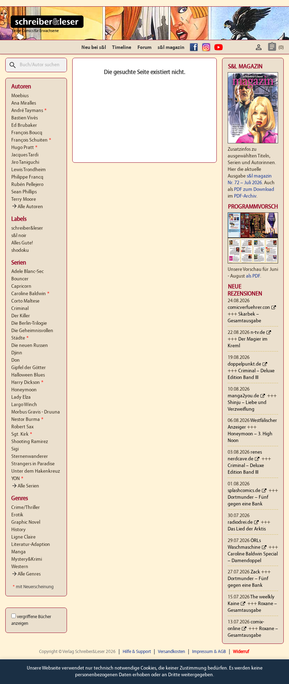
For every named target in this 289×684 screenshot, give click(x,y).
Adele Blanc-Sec (27, 271)
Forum (144, 47)
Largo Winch (24, 405)
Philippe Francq (27, 177)
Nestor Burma (27, 419)
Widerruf (241, 651)
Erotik (17, 515)
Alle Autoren (27, 207)
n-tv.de (258, 332)
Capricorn (21, 286)
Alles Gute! (22, 243)
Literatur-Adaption (30, 544)
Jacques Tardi (24, 155)
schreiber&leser (27, 228)
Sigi (15, 449)
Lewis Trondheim (28, 170)
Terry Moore (23, 199)
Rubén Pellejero (27, 184)
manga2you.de (243, 396)
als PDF (253, 276)
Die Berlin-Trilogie (29, 323)
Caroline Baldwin (30, 294)
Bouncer (20, 279)
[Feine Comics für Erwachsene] (47, 21)
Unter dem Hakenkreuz (35, 471)
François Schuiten (31, 140)
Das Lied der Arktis (247, 529)
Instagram (207, 47)
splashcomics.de (244, 490)
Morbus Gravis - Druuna (35, 412)
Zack (255, 572)
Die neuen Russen (29, 345)
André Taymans (29, 110)
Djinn (16, 353)
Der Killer (20, 316)
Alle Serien (25, 486)
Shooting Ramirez (29, 441)
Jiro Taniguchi (25, 162)
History (18, 530)
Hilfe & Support (137, 651)
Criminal (20, 308)
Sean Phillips (24, 192)
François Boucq (26, 133)
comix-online (246, 626)
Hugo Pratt (24, 147)
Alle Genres (26, 574)
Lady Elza (21, 397)
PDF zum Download (254, 189)
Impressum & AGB (209, 651)
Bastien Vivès (24, 118)
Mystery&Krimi (26, 559)
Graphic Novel (25, 522)
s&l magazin (171, 47)
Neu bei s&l (93, 47)
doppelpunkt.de (244, 364)
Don (15, 360)
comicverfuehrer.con (249, 307)
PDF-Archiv (245, 196)
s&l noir (18, 235)
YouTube (219, 47)
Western (19, 567)
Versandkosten (171, 651)
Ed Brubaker (24, 125)
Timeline (121, 47)
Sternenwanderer (29, 456)
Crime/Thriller (25, 507)
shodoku (20, 250)
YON (17, 478)
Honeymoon (24, 390)
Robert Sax (22, 427)
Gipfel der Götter (28, 368)
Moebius (20, 96)
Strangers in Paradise (33, 464)
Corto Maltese (25, 301)
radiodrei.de (240, 522)
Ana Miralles (23, 103)
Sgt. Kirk (21, 434)
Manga (18, 552)
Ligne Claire (23, 537)
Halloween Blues (28, 375)
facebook (195, 47)
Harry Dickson (27, 382)
